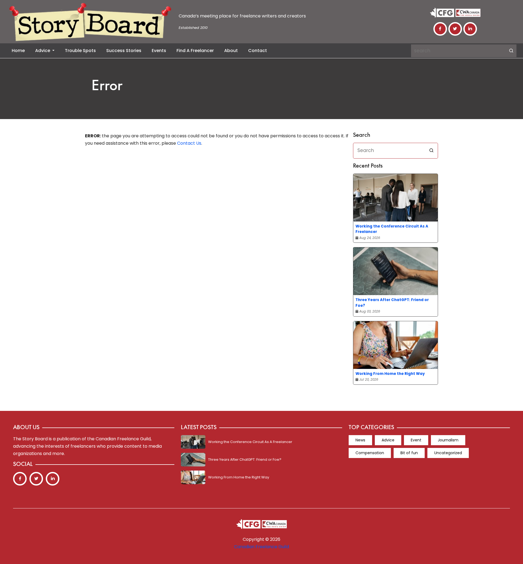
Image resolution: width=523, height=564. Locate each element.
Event (416, 440)
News (360, 440)
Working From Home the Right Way (390, 373)
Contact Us (189, 143)
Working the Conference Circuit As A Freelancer (391, 229)
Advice (43, 50)
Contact (257, 50)
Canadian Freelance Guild (261, 547)
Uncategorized (448, 453)
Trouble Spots (80, 50)
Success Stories (123, 50)
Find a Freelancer (195, 50)
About (231, 50)
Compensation (369, 453)
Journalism (448, 440)
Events (159, 50)
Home (18, 50)
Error (107, 86)
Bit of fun (409, 453)
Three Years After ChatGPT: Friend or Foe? (392, 302)
